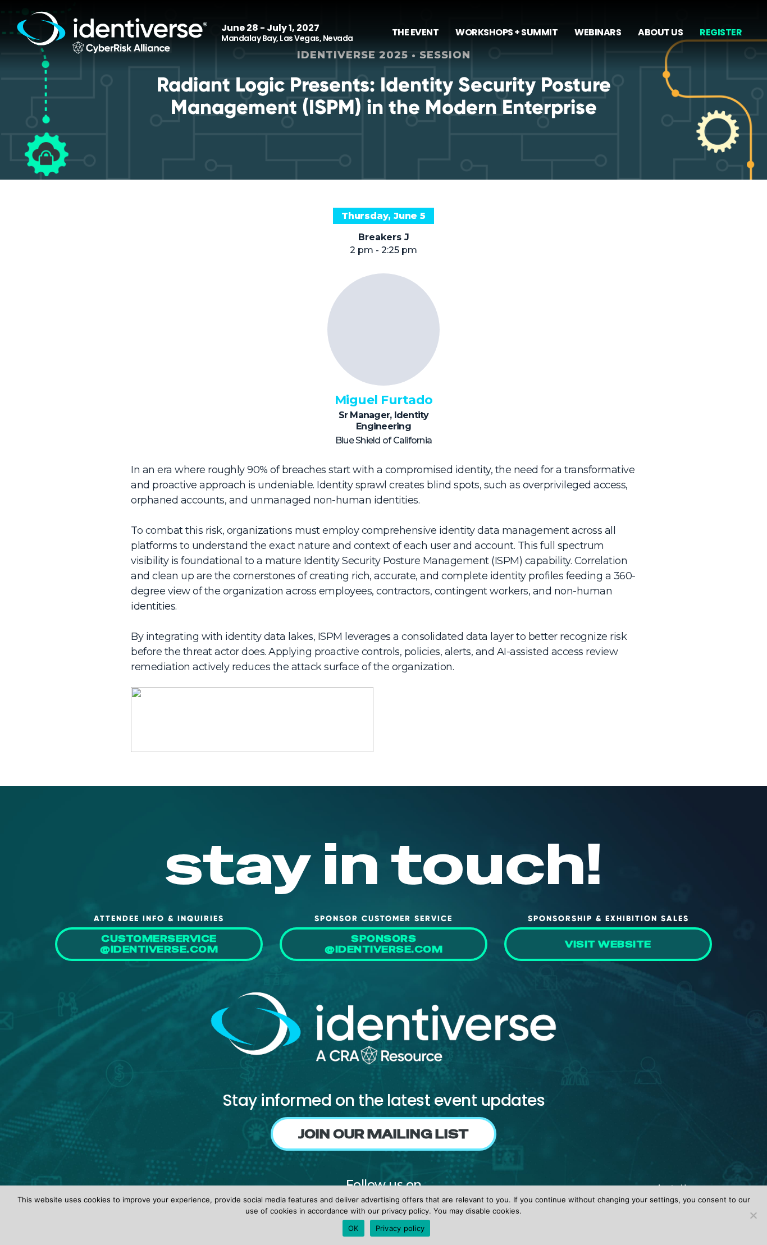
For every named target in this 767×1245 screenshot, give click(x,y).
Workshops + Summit (506, 32)
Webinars (597, 32)
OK (353, 1228)
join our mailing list (383, 1134)
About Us (660, 32)
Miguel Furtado (384, 400)
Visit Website (608, 944)
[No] (753, 1215)
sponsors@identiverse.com (383, 944)
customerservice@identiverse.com (159, 944)
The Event (415, 32)
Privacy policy (400, 1228)
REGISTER (721, 32)
